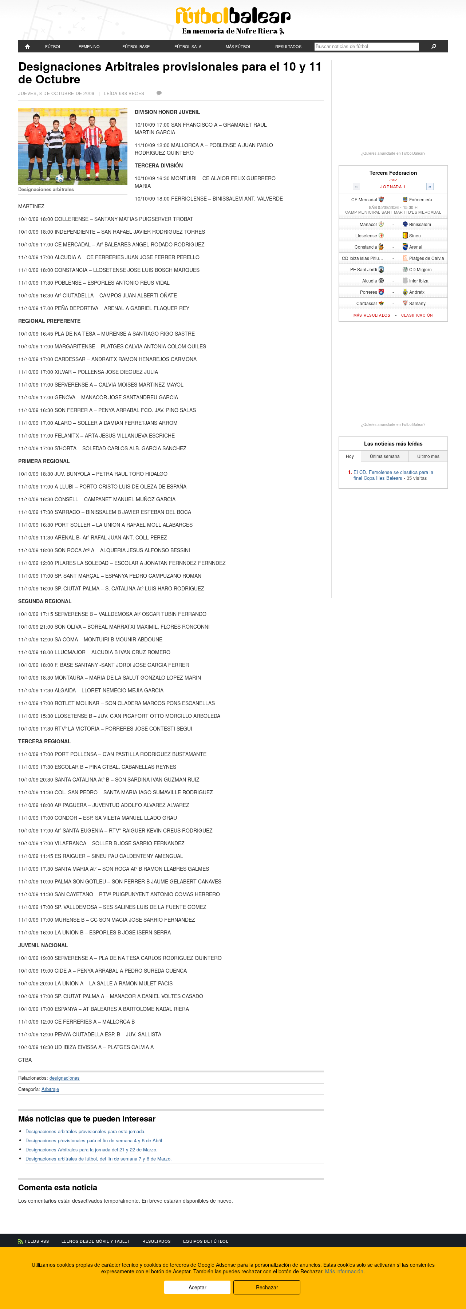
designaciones (65, 1077)
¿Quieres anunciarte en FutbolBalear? (393, 153)
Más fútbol (238, 46)
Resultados (288, 46)
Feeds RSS (37, 1241)
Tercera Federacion (393, 172)
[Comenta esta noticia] (158, 93)
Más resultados (372, 315)
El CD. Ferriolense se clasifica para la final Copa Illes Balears (393, 474)
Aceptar (197, 1287)
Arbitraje (50, 1088)
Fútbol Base (136, 46)
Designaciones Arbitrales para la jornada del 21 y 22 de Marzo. (91, 1149)
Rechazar (267, 1287)
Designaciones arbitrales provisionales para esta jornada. (85, 1131)
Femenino (89, 46)
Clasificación (417, 315)
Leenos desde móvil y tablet (96, 1241)
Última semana (385, 456)
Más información (344, 1271)
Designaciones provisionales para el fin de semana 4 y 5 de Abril (93, 1140)
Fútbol (53, 46)
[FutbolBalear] (27, 46)
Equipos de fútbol (205, 1241)
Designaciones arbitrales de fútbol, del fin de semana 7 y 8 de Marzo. (98, 1158)
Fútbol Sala (187, 46)
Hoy (350, 456)
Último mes (428, 456)
